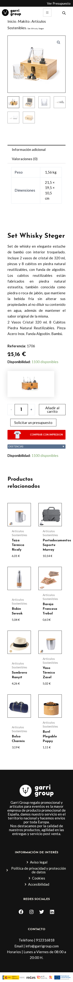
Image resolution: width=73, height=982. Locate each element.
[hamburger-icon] (47, 13)
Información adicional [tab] (29, 149)
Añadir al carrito (52, 410)
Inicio (11, 21)
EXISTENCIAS (36, 446)
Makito (24, 21)
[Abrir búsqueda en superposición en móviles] (64, 12)
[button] (58, 42)
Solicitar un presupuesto (33, 422)
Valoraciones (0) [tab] (24, 159)
